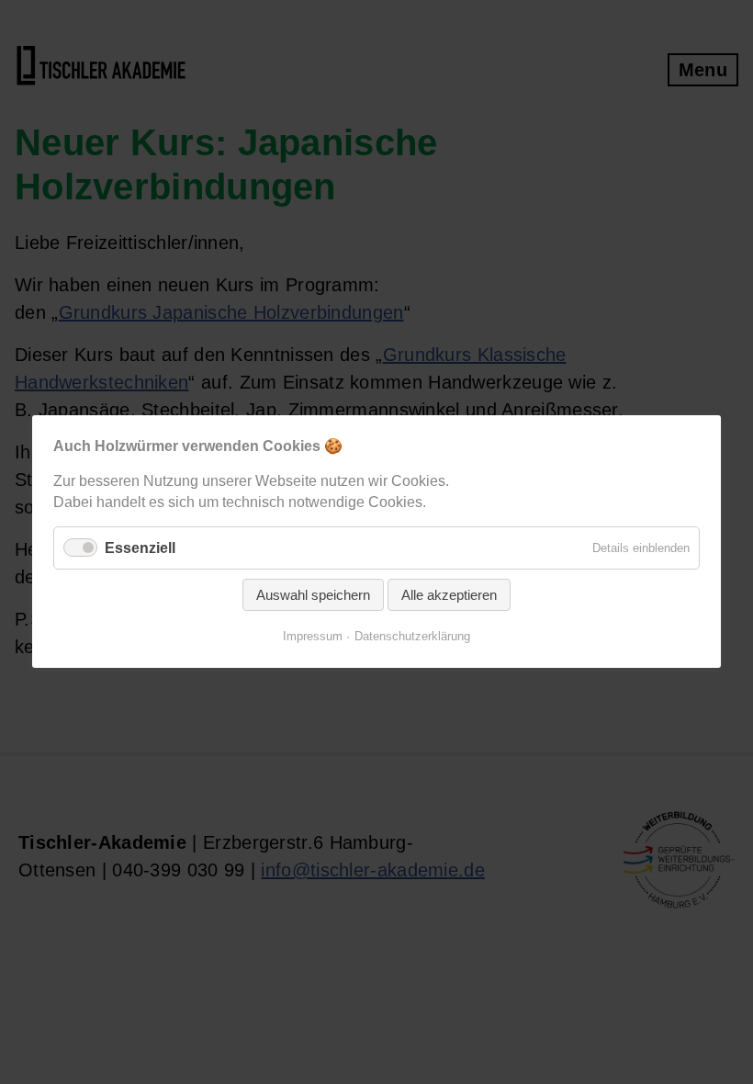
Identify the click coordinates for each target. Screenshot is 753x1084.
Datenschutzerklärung (412, 637)
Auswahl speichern (313, 596)
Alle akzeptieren (449, 596)
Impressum (313, 637)
